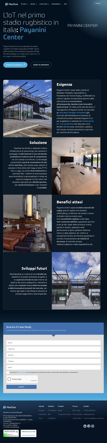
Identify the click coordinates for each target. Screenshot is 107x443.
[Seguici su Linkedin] (85, 427)
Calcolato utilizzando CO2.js (28, 435)
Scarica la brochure (14, 65)
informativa (21, 372)
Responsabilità (56, 4)
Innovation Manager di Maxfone (72, 113)
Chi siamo (23, 4)
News (65, 4)
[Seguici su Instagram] (92, 427)
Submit (21, 387)
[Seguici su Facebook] (88, 427)
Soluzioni (32, 4)
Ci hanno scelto (43, 4)
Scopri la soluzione (41, 65)
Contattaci (97, 3)
